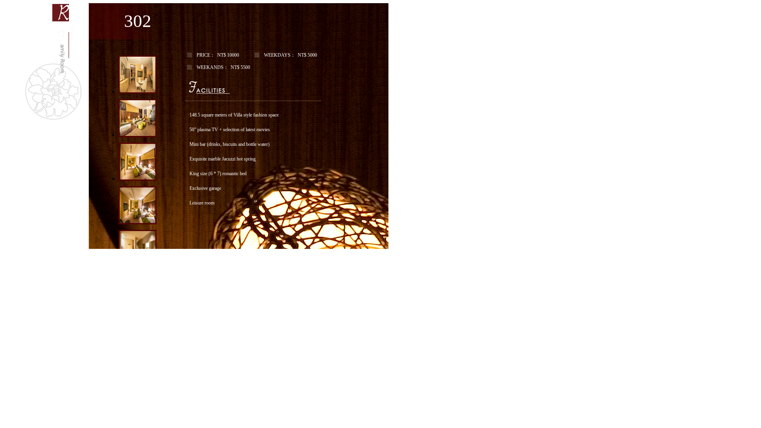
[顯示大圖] (138, 91)
